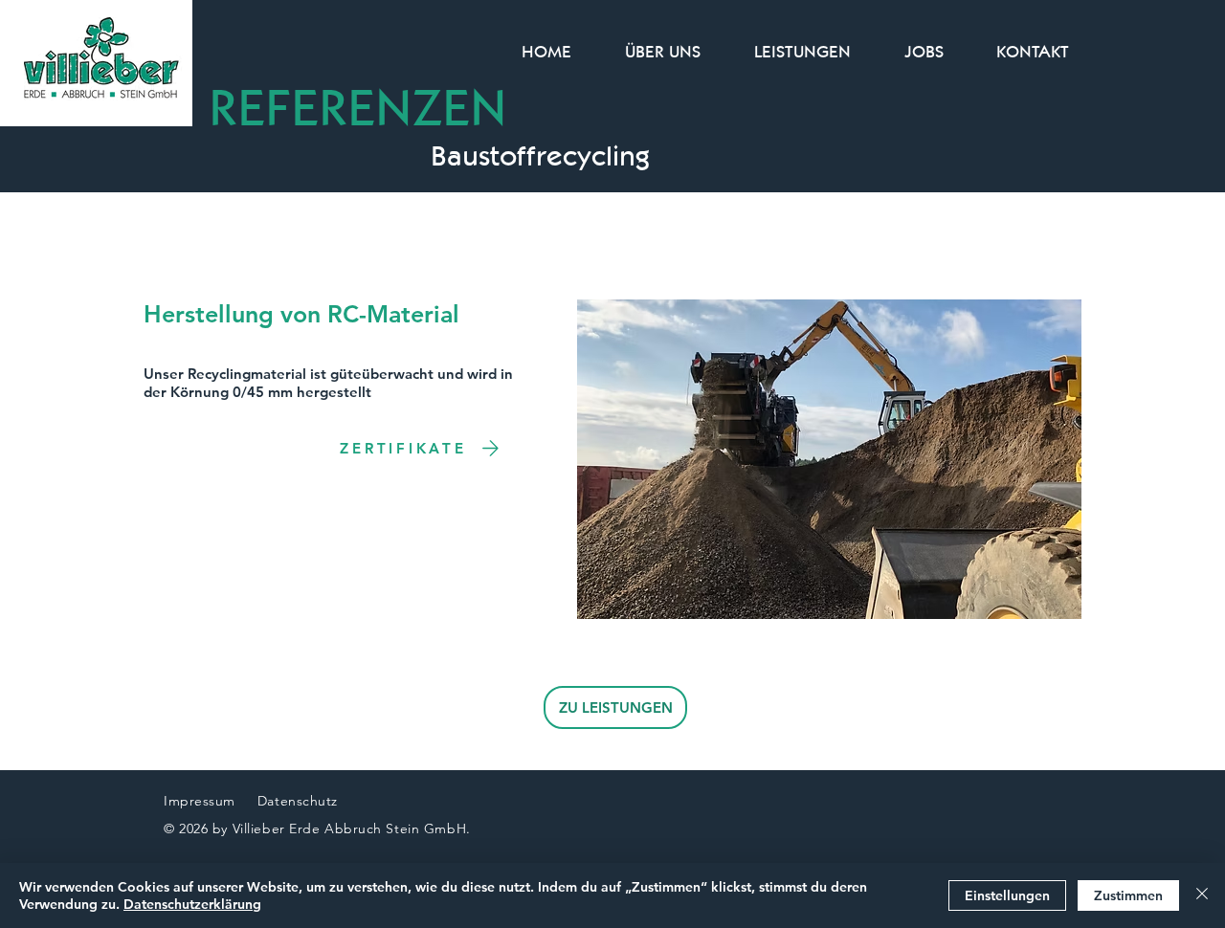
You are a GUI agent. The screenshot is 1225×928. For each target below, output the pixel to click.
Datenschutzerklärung (192, 904)
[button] (829, 459)
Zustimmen (1128, 895)
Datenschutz (300, 800)
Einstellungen (1007, 895)
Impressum (199, 800)
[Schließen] (1202, 895)
